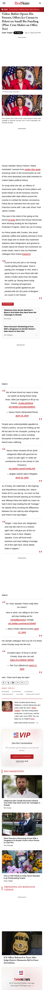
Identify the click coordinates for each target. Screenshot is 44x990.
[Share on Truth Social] (8, 682)
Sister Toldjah (7, 33)
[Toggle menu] (4, 3)
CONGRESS (28, 691)
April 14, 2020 (22, 416)
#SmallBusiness (18, 620)
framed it (26, 254)
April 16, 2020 (22, 478)
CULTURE (19, 694)
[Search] (40, 3)
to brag (11, 220)
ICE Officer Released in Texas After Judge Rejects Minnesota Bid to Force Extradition (21, 960)
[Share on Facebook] (13, 682)
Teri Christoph (8, 845)
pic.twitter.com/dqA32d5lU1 (22, 407)
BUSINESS (5, 691)
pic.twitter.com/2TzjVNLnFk (22, 469)
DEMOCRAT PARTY (33, 694)
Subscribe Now (22, 761)
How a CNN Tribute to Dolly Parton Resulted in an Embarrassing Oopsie (22, 877)
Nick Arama (7, 808)
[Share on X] (3, 682)
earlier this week (33, 169)
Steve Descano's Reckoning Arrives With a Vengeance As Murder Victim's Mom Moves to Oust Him (21, 840)
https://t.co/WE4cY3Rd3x (22, 660)
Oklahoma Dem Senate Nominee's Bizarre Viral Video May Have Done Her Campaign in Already (22, 803)
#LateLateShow (25, 403)
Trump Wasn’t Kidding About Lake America (24, 9)
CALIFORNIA (16, 691)
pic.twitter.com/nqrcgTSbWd (22, 623)
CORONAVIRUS (7, 694)
